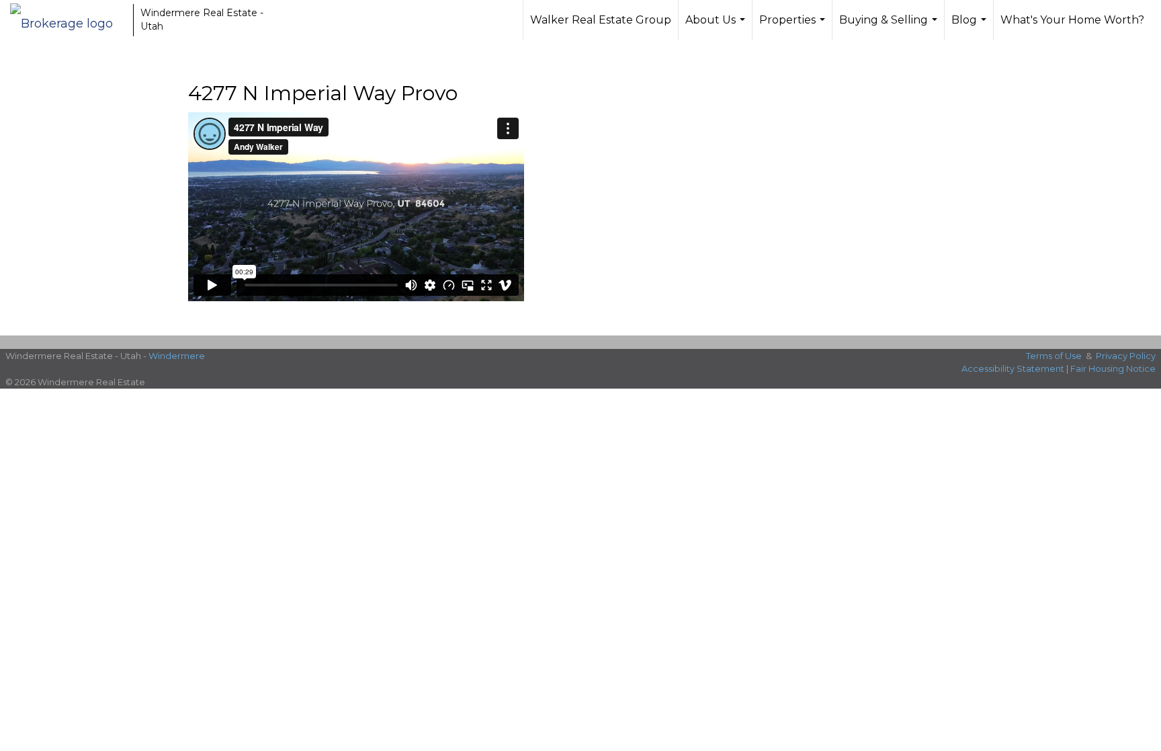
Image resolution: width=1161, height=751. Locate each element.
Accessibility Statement (1012, 368)
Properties (793, 26)
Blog (970, 26)
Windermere (176, 355)
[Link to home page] (68, 20)
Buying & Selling (890, 26)
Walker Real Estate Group (600, 19)
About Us (716, 26)
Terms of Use (1054, 355)
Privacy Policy (1126, 355)
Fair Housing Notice (1113, 368)
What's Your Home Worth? (1072, 19)
